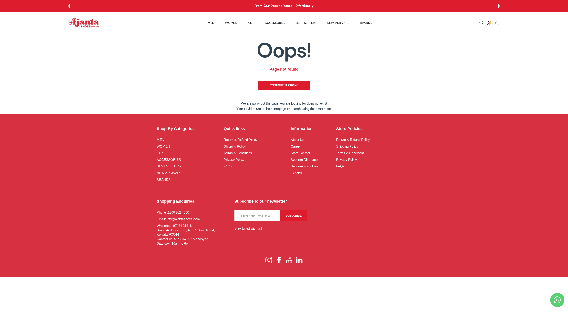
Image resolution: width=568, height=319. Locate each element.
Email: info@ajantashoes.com (178, 219)
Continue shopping (284, 85)
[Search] (481, 23)
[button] (69, 6)
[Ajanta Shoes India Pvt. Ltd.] (84, 23)
